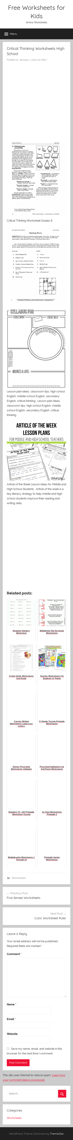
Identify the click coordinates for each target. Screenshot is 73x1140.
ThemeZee (56, 1133)
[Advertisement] (36, 99)
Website (12, 1034)
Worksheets (19, 878)
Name (11, 1004)
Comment (14, 954)
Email (11, 1019)
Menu (13, 34)
